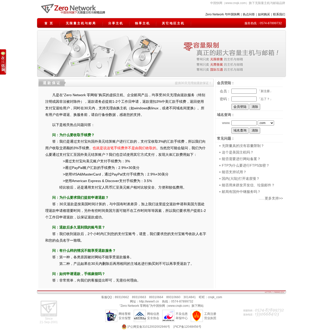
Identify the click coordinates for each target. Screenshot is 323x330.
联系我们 (279, 14)
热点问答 (249, 14)
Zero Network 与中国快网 (222, 14)
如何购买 (264, 14)
